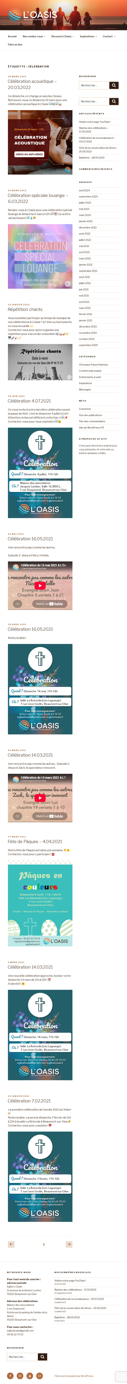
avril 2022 (84, 252)
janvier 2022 (85, 264)
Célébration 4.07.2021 (29, 400)
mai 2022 (84, 246)
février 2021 (85, 314)
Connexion (85, 408)
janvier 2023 (85, 221)
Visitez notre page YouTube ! (94, 121)
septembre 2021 (88, 270)
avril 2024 (84, 190)
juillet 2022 (85, 240)
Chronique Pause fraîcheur (93, 364)
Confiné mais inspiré (90, 370)
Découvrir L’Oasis (61, 36)
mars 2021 (84, 308)
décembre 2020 (88, 326)
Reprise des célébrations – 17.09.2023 (75, 1289)
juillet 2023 (85, 202)
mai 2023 (84, 209)
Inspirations (87, 36)
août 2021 (84, 277)
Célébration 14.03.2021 (30, 755)
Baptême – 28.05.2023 (91, 157)
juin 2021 (83, 289)
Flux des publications (90, 415)
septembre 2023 (88, 196)
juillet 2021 (85, 283)
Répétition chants (25, 309)
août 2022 (84, 233)
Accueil (12, 36)
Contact (108, 36)
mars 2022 (85, 258)
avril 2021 (84, 301)
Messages (85, 389)
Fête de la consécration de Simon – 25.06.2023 (80, 1308)
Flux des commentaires (92, 421)
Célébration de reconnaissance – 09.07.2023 (79, 1299)
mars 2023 (85, 215)
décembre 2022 (88, 227)
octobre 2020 (86, 339)
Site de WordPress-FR (91, 427)
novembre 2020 (88, 332)
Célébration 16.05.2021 (30, 538)
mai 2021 (84, 295)
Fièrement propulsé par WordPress (73, 1376)
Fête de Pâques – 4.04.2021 (35, 841)
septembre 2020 (88, 345)
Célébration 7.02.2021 (29, 1100)
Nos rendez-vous (33, 36)
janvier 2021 (85, 320)
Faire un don (15, 44)
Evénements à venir (90, 377)
